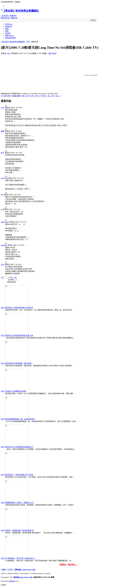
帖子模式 (52, 53)
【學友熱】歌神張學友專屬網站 (13, 42)
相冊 (9, 35)
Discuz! (12, 581)
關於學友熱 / (5, 18)
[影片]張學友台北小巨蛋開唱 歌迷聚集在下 (17, 447)
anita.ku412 (5, 222)
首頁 (9, 24)
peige (3, 108)
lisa (2, 195)
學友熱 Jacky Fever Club (23, 577)
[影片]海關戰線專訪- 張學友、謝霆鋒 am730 (17, 503)
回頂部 (3, 585)
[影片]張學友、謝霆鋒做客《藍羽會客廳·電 (17, 530)
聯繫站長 (14, 18)
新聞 (7, 29)
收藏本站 (13, 16)
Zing (2, 264)
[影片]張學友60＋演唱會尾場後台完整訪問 (17, 308)
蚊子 (2, 153)
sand (8, 53)
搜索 (10, 38)
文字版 (9, 569)
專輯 (7, 31)
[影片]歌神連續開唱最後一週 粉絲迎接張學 (18, 419)
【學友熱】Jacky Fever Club (24, 569)
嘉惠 (2, 131)
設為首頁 (5, 16)
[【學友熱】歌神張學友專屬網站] (20, 10)
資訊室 (7, 33)
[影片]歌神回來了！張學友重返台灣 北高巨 (17, 475)
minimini (4, 245)
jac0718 (3, 178)
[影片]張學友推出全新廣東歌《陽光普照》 (17, 363)
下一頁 (13, 277)
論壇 (8, 26)
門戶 (28, 42)
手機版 (3, 569)
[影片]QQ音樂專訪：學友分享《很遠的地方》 (18, 558)
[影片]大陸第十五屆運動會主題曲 (13, 391)
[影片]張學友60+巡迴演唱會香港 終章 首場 (17, 335)
